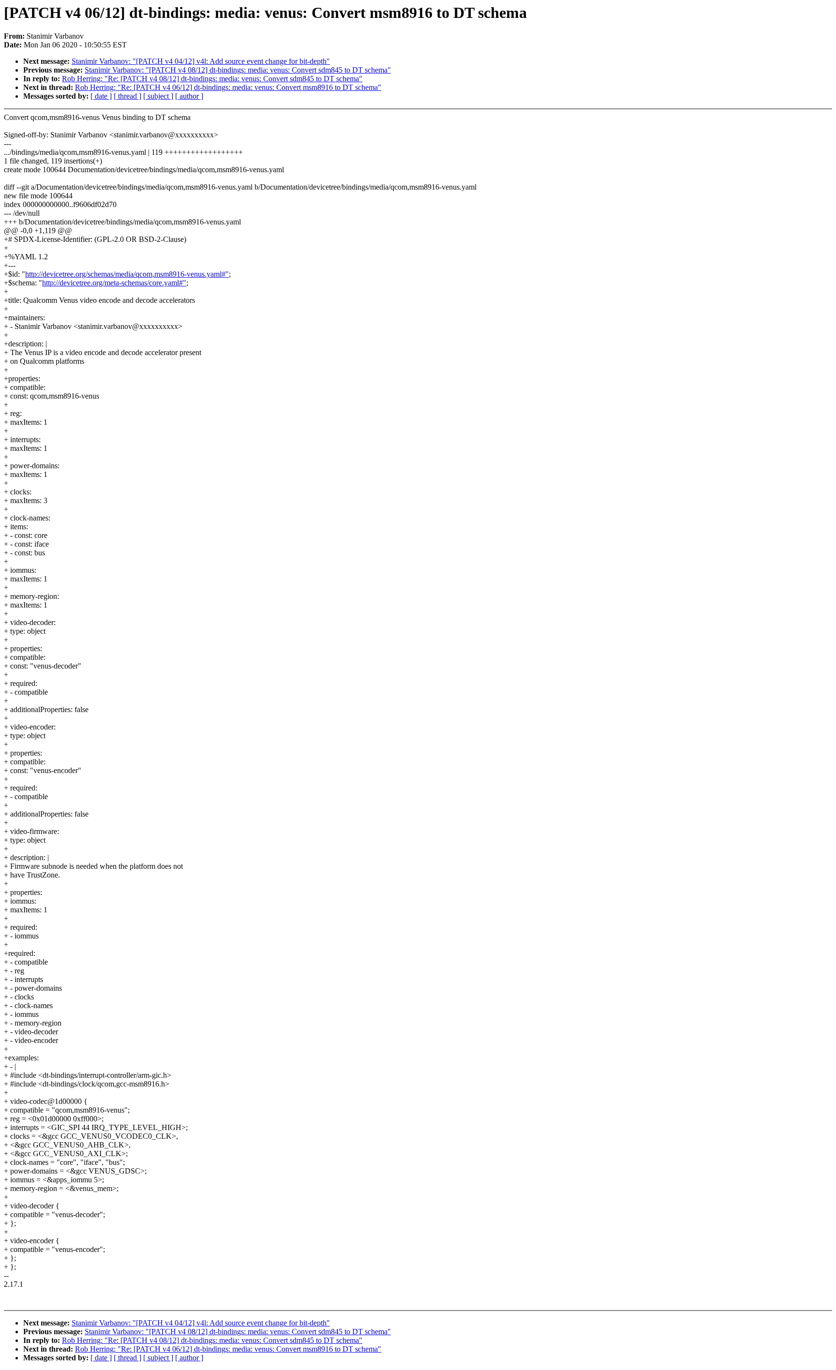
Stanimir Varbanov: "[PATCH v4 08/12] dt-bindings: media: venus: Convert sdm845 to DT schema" (238, 70)
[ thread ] (127, 96)
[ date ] (101, 96)
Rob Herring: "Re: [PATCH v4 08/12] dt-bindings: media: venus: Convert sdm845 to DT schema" (212, 78)
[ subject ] (158, 96)
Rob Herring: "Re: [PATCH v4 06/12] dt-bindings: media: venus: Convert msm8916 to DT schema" (228, 87)
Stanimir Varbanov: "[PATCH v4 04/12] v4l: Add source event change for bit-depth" (201, 61)
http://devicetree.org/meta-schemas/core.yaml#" (114, 283)
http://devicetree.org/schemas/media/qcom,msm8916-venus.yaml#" (127, 274)
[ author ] (189, 96)
